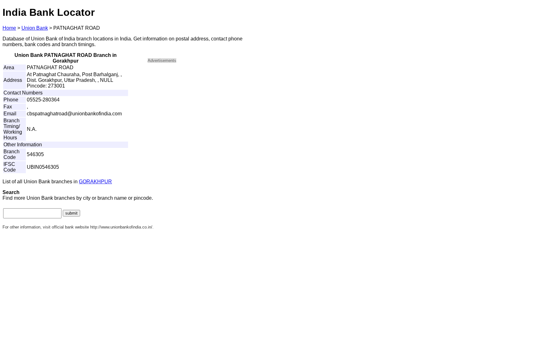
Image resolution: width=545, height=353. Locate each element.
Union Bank (34, 28)
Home (9, 28)
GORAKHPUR (95, 181)
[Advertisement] (201, 112)
